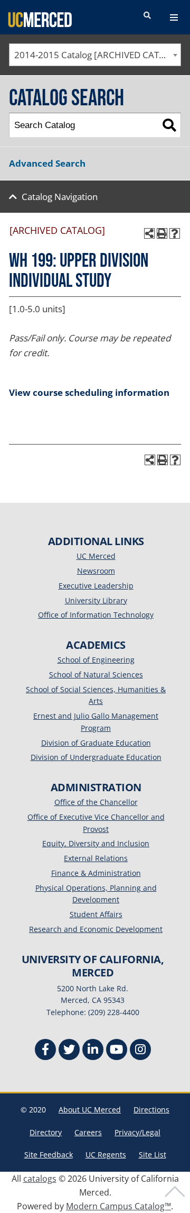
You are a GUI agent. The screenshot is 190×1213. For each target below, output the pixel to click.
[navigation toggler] (174, 17)
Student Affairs (96, 914)
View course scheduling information (89, 392)
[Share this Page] (149, 233)
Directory (46, 1132)
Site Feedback (48, 1154)
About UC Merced (90, 1110)
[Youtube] (116, 1051)
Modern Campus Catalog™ (118, 1206)
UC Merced (96, 556)
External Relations (96, 858)
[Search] (169, 125)
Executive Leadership (96, 586)
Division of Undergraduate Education (96, 757)
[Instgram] (140, 1051)
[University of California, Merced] (40, 19)
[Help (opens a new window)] (174, 233)
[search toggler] (147, 16)
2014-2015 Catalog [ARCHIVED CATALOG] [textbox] (97, 55)
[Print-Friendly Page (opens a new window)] (162, 233)
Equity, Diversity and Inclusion (95, 843)
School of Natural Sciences (96, 674)
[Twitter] (69, 1051)
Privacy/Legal (137, 1132)
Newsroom (96, 571)
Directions (151, 1110)
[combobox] (95, 54)
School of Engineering (96, 660)
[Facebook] (45, 1051)
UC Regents (106, 1154)
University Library (96, 600)
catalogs (39, 1178)
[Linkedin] (93, 1051)
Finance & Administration (96, 873)
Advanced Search (47, 163)
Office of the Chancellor (96, 802)
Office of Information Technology (96, 615)
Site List (152, 1154)
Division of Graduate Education (96, 743)
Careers (88, 1132)
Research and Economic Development (96, 929)
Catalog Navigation (60, 197)
